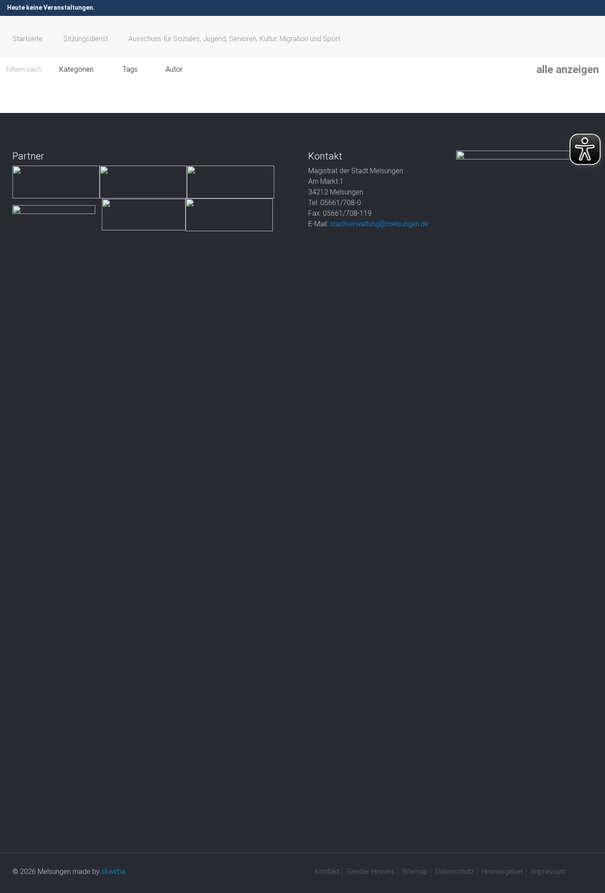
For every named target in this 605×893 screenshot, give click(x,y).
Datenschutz (454, 871)
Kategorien (76, 69)
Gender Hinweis (371, 871)
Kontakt (327, 871)
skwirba (113, 871)
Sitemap (415, 871)
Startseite (27, 39)
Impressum (548, 871)
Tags (130, 69)
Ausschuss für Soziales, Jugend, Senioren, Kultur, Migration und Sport (234, 39)
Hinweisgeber (502, 871)
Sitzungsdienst (85, 39)
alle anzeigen (567, 69)
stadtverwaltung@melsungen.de (379, 224)
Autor (174, 69)
